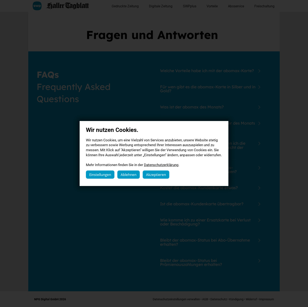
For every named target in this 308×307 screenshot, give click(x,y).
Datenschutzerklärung (161, 164)
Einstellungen (100, 174)
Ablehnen (128, 174)
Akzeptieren (156, 174)
